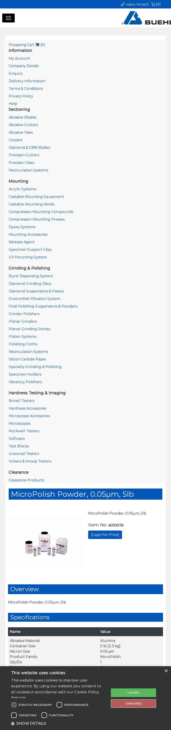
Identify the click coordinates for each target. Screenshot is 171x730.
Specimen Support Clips (30, 249)
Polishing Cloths (23, 344)
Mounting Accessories (28, 234)
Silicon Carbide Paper (28, 359)
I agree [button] (133, 692)
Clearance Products (26, 480)
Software (17, 438)
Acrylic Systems (22, 189)
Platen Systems (22, 336)
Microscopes (20, 423)
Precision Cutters (24, 155)
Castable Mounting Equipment (36, 197)
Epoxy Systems (22, 227)
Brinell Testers (21, 401)
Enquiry (16, 73)
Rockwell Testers (24, 431)
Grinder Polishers (24, 314)
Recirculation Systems (28, 170)
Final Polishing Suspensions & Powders (43, 306)
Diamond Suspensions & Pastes (36, 291)
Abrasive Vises (21, 132)
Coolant (16, 140)
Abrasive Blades (22, 117)
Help (13, 104)
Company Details (24, 66)
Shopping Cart (27, 45)
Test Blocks (19, 446)
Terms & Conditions (26, 88)
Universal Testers (24, 454)
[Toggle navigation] (8, 18)
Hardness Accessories (27, 408)
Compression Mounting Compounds (41, 212)
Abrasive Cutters (23, 125)
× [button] (166, 671)
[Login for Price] (105, 535)
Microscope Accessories (29, 416)
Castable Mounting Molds (31, 204)
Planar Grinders (23, 321)
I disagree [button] (133, 703)
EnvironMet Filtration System (34, 299)
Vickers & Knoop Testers (30, 461)
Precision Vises (21, 163)
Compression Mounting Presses (37, 219)
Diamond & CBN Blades (29, 147)
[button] (58, 723)
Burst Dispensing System (31, 276)
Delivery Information (27, 81)
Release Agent (22, 242)
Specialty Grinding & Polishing (35, 367)
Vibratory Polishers (25, 382)
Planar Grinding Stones (29, 329)
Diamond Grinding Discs (30, 284)
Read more (18, 697)
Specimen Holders (25, 374)
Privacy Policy (21, 96)
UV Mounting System (28, 257)
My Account (19, 58)
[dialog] (85, 698)
